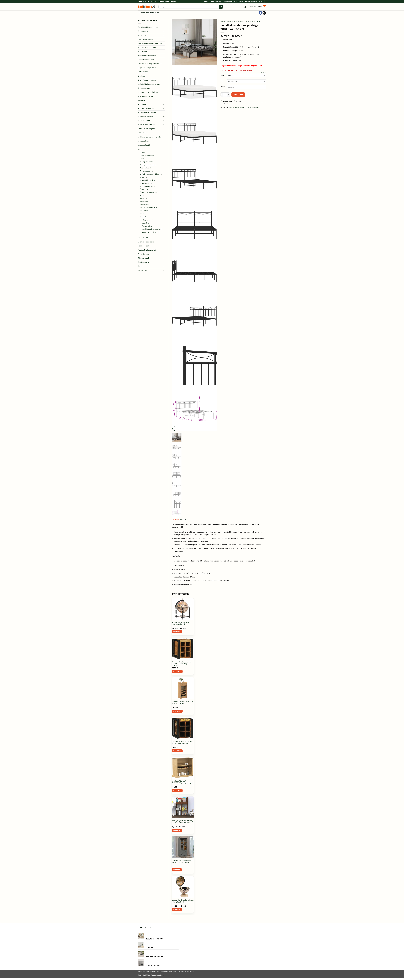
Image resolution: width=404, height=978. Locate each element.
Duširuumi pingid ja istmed (148, 68)
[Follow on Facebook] (260, 13)
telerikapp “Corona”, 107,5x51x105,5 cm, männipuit (182, 782)
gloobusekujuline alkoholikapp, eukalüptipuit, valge (183, 901)
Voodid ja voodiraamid (150, 232)
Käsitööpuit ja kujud (145, 96)
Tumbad (143, 217)
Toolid (142, 214)
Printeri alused (143, 254)
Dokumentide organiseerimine (149, 64)
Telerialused (144, 205)
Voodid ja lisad (145, 220)
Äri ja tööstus (143, 35)
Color (222, 75)
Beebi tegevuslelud (145, 39)
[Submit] (221, 7)
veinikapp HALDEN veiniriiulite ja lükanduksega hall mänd (182, 861)
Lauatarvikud (144, 183)
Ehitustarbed (143, 72)
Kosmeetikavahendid (146, 116)
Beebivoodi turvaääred (147, 56)
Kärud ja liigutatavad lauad (149, 165)
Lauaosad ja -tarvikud (147, 180)
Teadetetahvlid (143, 262)
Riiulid (142, 198)
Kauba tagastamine (251, 1)
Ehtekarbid (142, 76)
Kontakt (240, 1)
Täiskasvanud (143, 258)
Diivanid (142, 159)
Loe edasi (176, 631)
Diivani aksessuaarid (147, 156)
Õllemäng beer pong (146, 242)
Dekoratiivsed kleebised (147, 60)
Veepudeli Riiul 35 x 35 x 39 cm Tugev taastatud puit (182, 742)
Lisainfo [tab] (183, 519)
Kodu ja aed (142, 104)
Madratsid (145, 223)
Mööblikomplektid (146, 186)
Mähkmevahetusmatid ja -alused (150, 137)
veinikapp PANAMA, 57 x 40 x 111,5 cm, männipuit (182, 702)
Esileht (223, 21)
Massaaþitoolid (144, 145)
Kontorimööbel (145, 171)
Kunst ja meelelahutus (146, 125)
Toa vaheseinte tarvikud (148, 208)
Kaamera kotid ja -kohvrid (148, 92)
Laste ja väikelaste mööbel (149, 174)
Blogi (260, 1)
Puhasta (263, 72)
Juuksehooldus (144, 88)
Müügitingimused (216, 1)
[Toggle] (164, 31)
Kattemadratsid (145, 168)
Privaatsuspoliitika (229, 1)
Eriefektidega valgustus (147, 80)
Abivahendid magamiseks (148, 27)
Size (222, 81)
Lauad (142, 177)
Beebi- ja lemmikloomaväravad (150, 43)
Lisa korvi (238, 94)
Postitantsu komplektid (147, 250)
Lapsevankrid (143, 133)
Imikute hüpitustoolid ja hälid (149, 84)
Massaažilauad (144, 141)
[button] (245, 7)
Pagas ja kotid (143, 246)
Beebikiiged (142, 51)
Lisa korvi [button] (177, 671)
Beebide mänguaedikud (147, 47)
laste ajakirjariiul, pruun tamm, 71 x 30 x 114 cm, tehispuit (182, 822)
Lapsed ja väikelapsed (146, 129)
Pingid (142, 195)
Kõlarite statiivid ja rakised (148, 112)
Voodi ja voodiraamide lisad (151, 229)
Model (223, 86)
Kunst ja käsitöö (144, 120)
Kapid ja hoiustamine (147, 162)
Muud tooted (143, 238)
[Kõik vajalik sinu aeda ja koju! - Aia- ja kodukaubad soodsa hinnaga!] (146, 6)
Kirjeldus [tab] (175, 519)
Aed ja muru (143, 31)
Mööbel (141, 149)
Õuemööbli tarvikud (147, 192)
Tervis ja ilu (142, 270)
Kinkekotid (142, 100)
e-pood (206, 1)
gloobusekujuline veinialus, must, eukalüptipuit (181, 623)
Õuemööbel (144, 189)
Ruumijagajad (144, 201)
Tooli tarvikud (144, 211)
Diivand (142, 153)
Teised (140, 266)
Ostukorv (150, 13)
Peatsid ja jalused (148, 226)
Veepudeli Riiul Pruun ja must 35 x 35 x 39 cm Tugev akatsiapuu (182, 664)
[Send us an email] (264, 13)
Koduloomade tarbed (146, 108)
